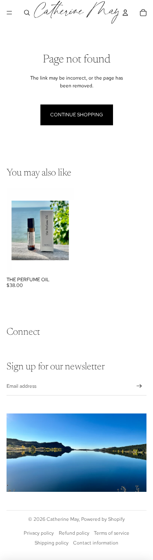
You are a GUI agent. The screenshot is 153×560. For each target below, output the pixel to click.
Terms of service (111, 533)
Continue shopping (76, 114)
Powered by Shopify (103, 519)
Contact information (95, 543)
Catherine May (63, 519)
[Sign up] (139, 386)
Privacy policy (39, 533)
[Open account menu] (125, 13)
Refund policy (74, 533)
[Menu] (9, 12)
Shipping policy (52, 543)
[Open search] (27, 13)
